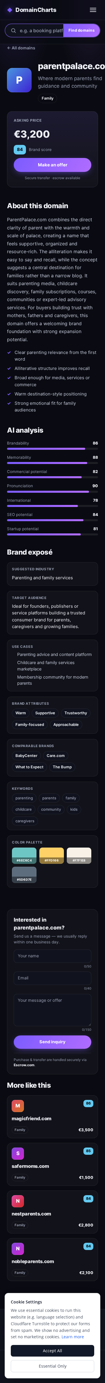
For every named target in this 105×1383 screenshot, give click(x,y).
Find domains (81, 30)
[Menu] (93, 10)
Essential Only (52, 1366)
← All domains (21, 47)
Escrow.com (24, 1065)
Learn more (73, 1336)
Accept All (52, 1350)
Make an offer (52, 165)
